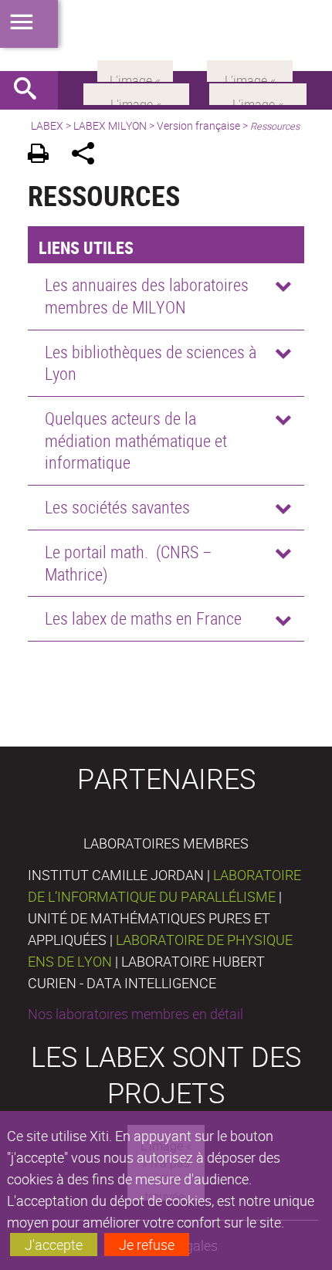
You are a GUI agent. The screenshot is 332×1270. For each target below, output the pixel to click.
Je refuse (146, 1244)
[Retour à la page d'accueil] (166, 35)
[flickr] (135, 69)
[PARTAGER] (88, 155)
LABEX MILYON (110, 125)
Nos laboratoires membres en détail (135, 1013)
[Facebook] (136, 92)
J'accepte (54, 1244)
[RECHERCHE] (31, 90)
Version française (198, 125)
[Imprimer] (43, 155)
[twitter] (250, 69)
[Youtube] (258, 92)
